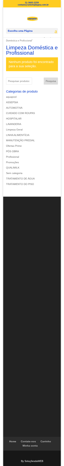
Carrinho (46, 441)
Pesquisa (51, 81)
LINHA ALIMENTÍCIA (17, 135)
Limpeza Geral (14, 129)
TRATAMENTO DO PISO (20, 184)
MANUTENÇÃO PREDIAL (20, 140)
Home (12, 441)
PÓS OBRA (12, 151)
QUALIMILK (12, 167)
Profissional (12, 156)
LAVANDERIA (13, 124)
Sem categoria (14, 173)
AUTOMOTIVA (14, 107)
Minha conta (30, 445)
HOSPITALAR (14, 118)
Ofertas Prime (14, 145)
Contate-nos (28, 441)
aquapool (11, 96)
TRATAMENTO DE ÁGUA (20, 178)
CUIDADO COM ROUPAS (20, 113)
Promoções (12, 162)
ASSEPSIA (12, 102)
